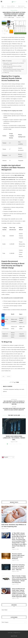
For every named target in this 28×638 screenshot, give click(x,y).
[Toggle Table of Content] (23, 61)
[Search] (26, 1)
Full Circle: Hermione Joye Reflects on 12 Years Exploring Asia (13, 525)
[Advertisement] (14, 481)
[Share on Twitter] (2, 318)
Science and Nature (11, 6)
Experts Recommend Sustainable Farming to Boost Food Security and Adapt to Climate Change (13, 70)
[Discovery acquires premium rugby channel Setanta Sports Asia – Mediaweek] (5, 556)
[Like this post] (11, 382)
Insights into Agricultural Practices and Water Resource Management (12, 67)
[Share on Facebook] (2, 315)
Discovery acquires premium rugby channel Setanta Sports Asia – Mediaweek (18, 556)
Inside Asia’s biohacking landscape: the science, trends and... (14, 438)
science (8, 376)
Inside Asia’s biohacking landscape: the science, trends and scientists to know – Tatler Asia (18, 567)
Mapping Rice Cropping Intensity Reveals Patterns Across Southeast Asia (13, 64)
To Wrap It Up (6, 72)
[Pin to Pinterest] (2, 321)
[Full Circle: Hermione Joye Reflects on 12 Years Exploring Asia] (14, 514)
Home (2, 6)
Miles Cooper (11, 17)
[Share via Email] (2, 324)
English (6, 457)
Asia (3, 376)
